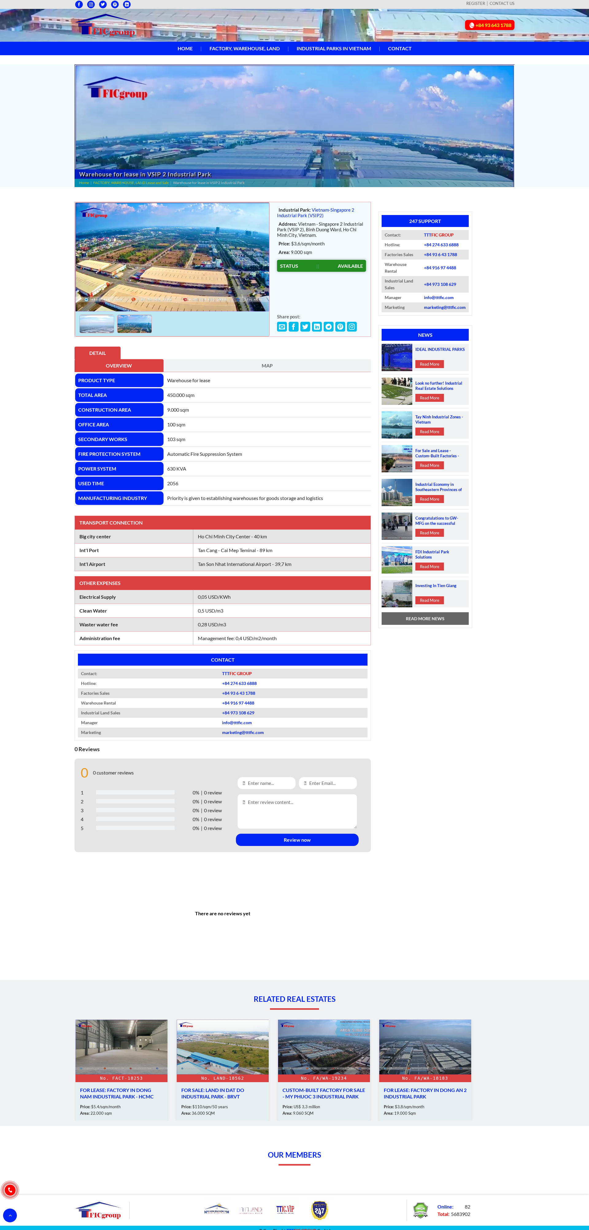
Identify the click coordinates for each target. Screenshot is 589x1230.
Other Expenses (100, 583)
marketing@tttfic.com (243, 732)
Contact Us (502, 3)
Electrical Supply (97, 597)
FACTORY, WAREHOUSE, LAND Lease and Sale (131, 182)
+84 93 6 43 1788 (238, 693)
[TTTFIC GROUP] (105, 24)
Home (185, 48)
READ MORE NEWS (425, 618)
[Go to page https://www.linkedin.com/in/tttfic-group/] (127, 4)
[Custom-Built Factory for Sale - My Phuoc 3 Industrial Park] (223, 1070)
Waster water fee (98, 624)
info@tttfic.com (237, 722)
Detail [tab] (97, 353)
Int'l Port (89, 550)
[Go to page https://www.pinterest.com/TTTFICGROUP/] (115, 4)
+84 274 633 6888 (239, 683)
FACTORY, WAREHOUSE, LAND (245, 48)
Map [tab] (267, 365)
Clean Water (93, 610)
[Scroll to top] (10, 1215)
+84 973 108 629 (238, 712)
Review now (297, 840)
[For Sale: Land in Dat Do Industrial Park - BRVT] (121, 1070)
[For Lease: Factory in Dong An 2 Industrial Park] (324, 1070)
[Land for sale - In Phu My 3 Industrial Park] (425, 1070)
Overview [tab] (119, 365)
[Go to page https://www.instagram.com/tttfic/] (91, 4)
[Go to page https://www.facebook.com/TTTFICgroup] (79, 4)
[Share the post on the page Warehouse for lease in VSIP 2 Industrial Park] (282, 327)
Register (475, 3)
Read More (429, 364)
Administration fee (99, 638)
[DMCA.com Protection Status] (420, 1210)
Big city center (95, 536)
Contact (400, 48)
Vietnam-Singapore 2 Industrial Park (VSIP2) (315, 212)
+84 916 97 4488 (238, 702)
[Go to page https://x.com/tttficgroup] (103, 4)
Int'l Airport (92, 564)
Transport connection (111, 522)
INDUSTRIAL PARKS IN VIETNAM (334, 48)
